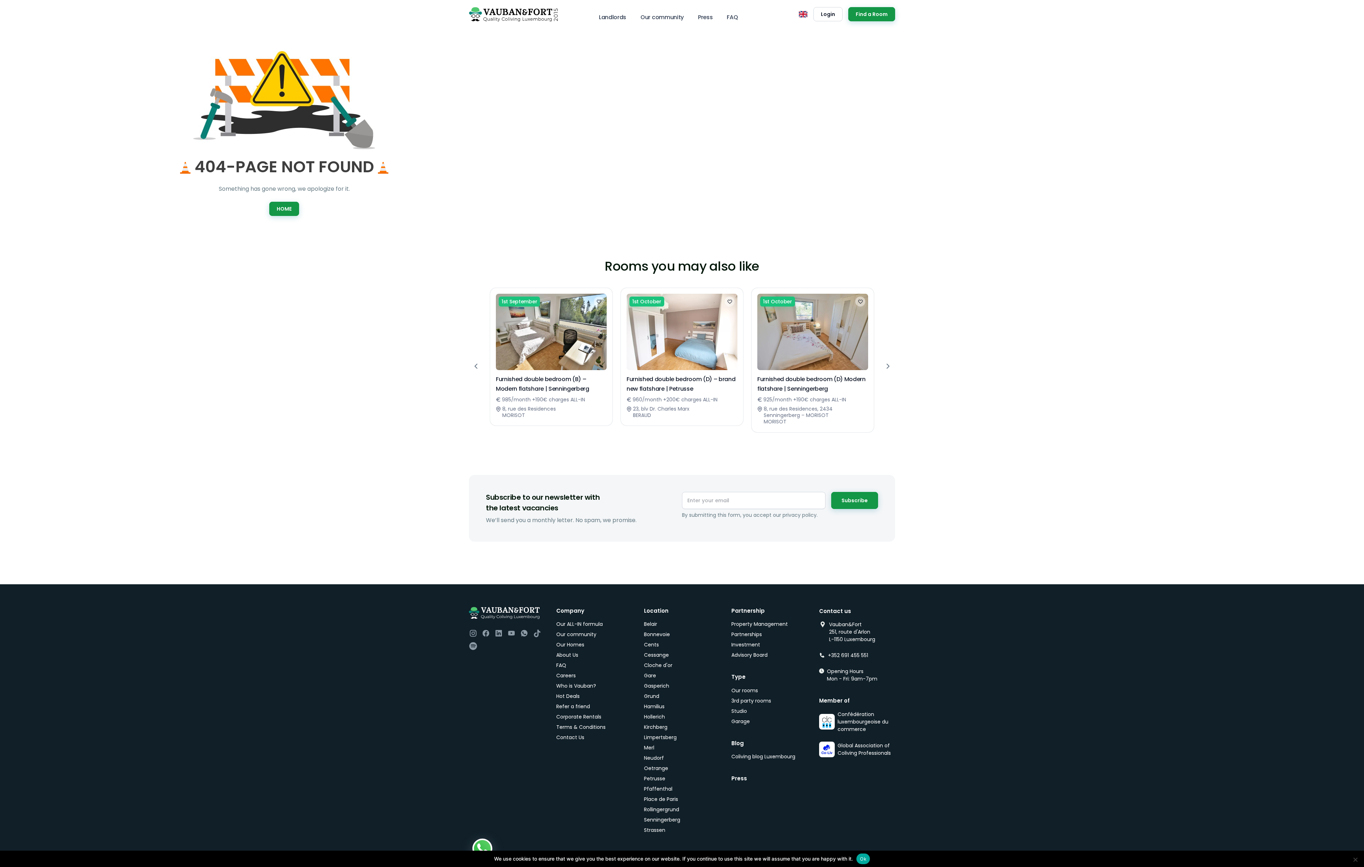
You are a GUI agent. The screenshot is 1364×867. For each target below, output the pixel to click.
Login (828, 14)
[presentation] (476, 366)
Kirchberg (655, 727)
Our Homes (570, 644)
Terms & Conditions (581, 727)
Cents (651, 644)
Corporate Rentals (578, 716)
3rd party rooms (751, 700)
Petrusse (654, 778)
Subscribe (854, 500)
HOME (284, 208)
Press (705, 17)
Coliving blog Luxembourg (763, 756)
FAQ (732, 17)
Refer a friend (573, 706)
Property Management (759, 624)
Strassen (654, 830)
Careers (566, 675)
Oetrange (656, 768)
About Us (567, 655)
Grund (651, 696)
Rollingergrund (661, 809)
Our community (662, 17)
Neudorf (654, 758)
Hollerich (654, 716)
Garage (740, 721)
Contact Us (570, 737)
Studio (739, 711)
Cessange (656, 655)
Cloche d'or (658, 665)
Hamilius (654, 706)
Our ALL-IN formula (579, 624)
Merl (649, 747)
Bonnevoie (657, 634)
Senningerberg (662, 819)
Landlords (612, 17)
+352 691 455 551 (848, 655)
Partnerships (746, 634)
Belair (650, 624)
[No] (1355, 859)
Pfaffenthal (658, 788)
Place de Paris (661, 799)
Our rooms (744, 690)
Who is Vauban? (576, 685)
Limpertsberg (660, 737)
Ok (863, 859)
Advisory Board (749, 655)
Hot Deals (568, 696)
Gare (650, 675)
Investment (745, 644)
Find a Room (872, 14)
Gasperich (656, 685)
